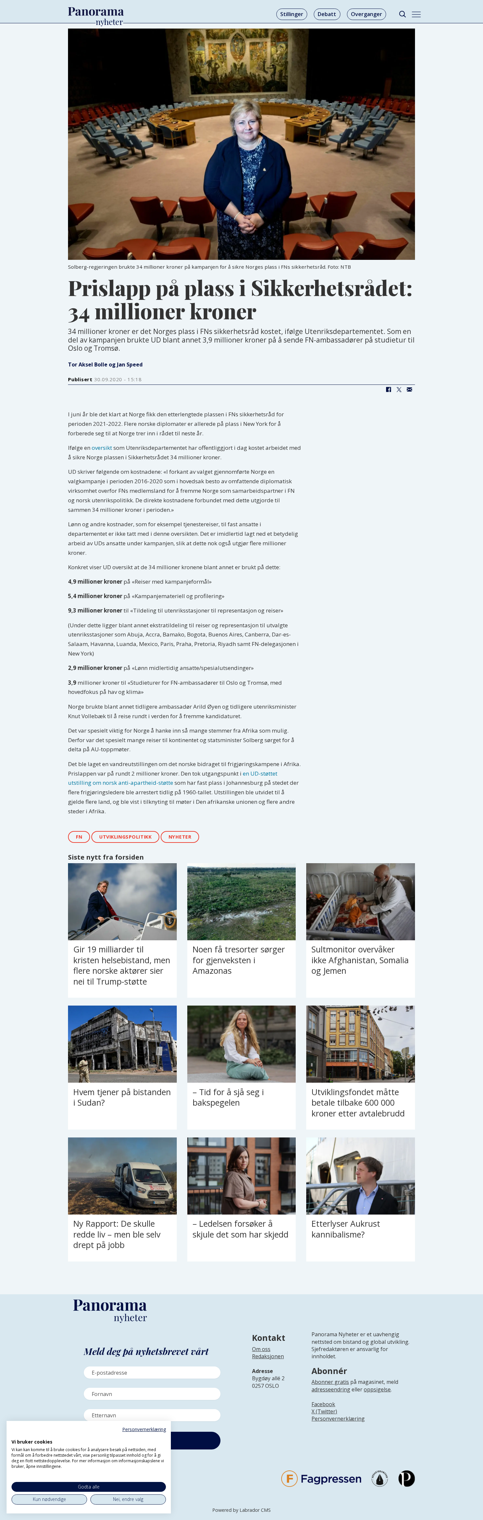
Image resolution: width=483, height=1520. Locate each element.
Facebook (323, 1404)
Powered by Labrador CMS (241, 1510)
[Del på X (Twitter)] (399, 390)
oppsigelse (377, 1389)
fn (79, 837)
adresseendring (330, 1389)
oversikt (102, 447)
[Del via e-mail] (409, 390)
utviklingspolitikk (125, 837)
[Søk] (402, 14)
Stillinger (291, 14)
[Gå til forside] (96, 11)
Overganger (366, 14)
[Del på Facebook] (388, 390)
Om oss (261, 1349)
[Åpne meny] (416, 14)
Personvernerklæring (338, 1418)
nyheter (180, 837)
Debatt (327, 14)
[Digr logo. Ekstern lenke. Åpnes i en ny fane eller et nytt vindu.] (16, 1435)
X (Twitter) (324, 1411)
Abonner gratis (330, 1381)
